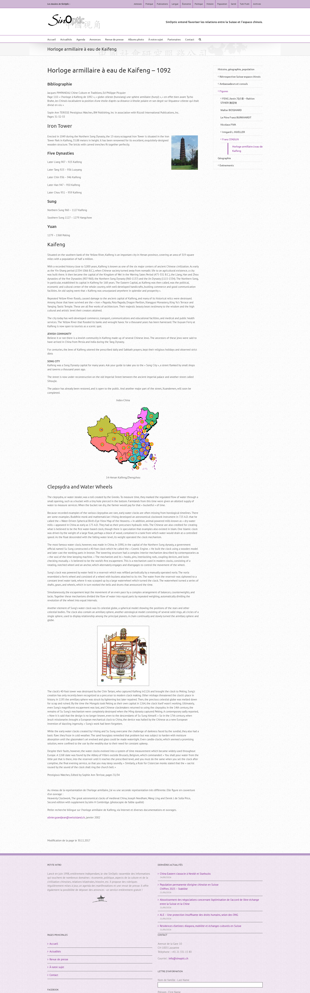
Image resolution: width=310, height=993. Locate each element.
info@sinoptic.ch (178, 958)
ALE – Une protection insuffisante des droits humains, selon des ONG (199, 914)
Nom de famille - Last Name (173, 980)
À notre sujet (57, 967)
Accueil (54, 943)
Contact (54, 975)
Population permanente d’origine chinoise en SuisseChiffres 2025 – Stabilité (189, 886)
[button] (200, 39)
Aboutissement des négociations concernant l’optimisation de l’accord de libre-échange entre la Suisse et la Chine (209, 902)
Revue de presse (59, 959)
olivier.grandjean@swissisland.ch (66, 817)
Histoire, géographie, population (236, 69)
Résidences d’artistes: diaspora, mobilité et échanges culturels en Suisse (200, 926)
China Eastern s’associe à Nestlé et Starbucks (185, 873)
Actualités (55, 951)
